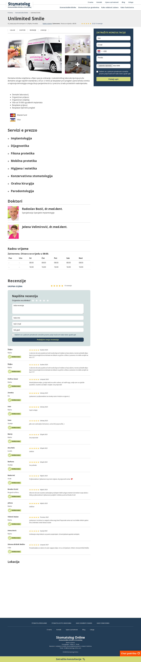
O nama (90, 2)
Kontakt (99, 2)
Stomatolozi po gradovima (88, 7)
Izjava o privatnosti (112, 2)
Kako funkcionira (127, 7)
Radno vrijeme (47, 23)
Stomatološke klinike (68, 7)
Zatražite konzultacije (70, 659)
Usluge (130, 2)
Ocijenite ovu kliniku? (21, 300)
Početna (10, 13)
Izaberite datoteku (105, 66)
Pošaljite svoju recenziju (48, 339)
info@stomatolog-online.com (72, 648)
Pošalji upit (114, 79)
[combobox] (101, 51)
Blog (123, 2)
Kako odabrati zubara (109, 7)
